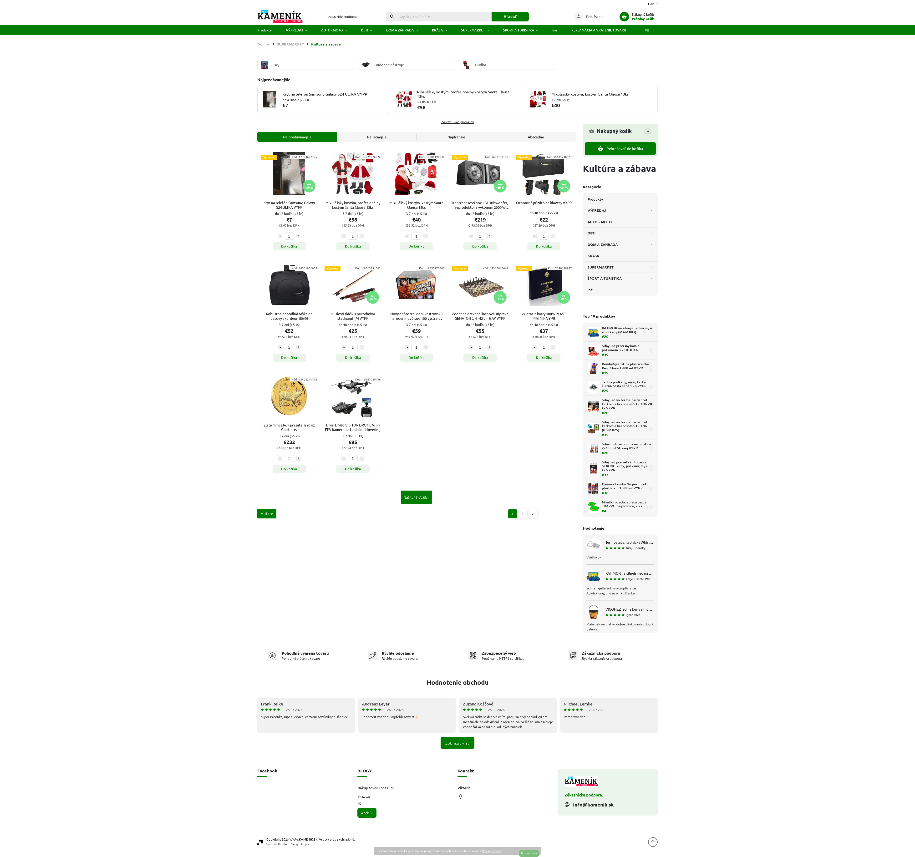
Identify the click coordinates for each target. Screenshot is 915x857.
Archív (367, 812)
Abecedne (536, 137)
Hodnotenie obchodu (457, 682)
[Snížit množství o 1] (280, 236)
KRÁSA (593, 255)
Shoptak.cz (307, 844)
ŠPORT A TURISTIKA (605, 278)
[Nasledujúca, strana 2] (522, 513)
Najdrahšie (456, 137)
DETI (591, 233)
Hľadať (510, 17)
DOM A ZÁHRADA (603, 244)
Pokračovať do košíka (625, 148)
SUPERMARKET (601, 267)
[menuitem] (268, 30)
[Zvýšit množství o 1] (298, 236)
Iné (590, 289)
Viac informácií (491, 851)
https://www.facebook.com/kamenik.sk (460, 796)
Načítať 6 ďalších (416, 497)
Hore (269, 513)
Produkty (595, 199)
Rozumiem (529, 853)
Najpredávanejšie (297, 137)
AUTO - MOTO (600, 221)
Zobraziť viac (457, 742)
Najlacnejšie (376, 137)
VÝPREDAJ (597, 210)
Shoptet (283, 844)
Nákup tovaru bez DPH (375, 788)
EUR (651, 4)
